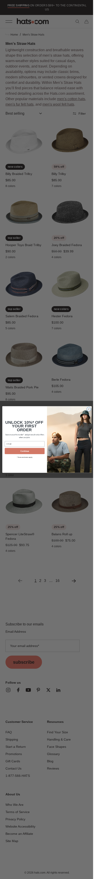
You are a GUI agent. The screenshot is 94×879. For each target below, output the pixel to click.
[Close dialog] (87, 409)
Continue (23, 451)
